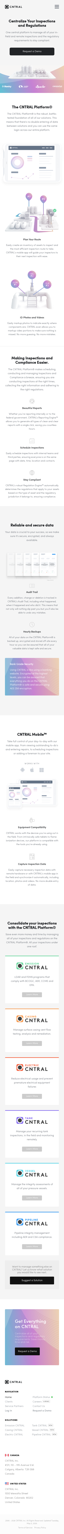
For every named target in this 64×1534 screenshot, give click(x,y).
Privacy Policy (40, 1528)
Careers (37, 1402)
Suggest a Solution (32, 1280)
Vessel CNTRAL (40, 1430)
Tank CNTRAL (39, 1425)
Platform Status (41, 1397)
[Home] (21, 7)
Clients (9, 1402)
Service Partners (14, 1406)
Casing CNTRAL (14, 1430)
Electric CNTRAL (14, 1434)
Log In (8, 1411)
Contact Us (39, 1406)
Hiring (46, 1401)
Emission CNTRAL (15, 1425)
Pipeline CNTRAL (41, 1434)
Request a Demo (32, 51)
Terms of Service (25, 1528)
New (51, 1425)
